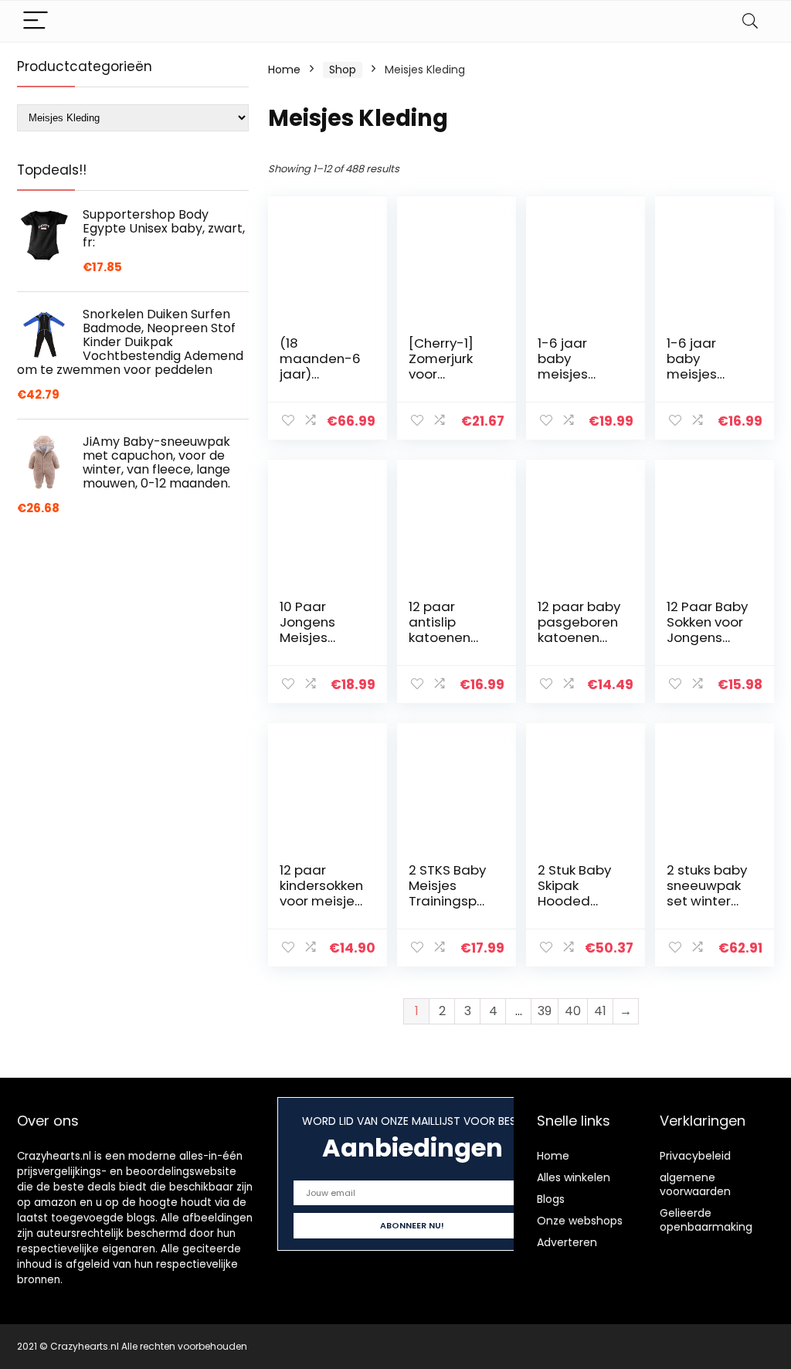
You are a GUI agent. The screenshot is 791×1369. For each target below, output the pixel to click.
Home (284, 69)
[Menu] (35, 21)
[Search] (750, 21)
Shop (342, 69)
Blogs (551, 1199)
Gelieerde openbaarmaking (706, 1220)
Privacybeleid (695, 1155)
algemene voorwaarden (695, 1184)
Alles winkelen (573, 1177)
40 (573, 1011)
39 (545, 1011)
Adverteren (567, 1242)
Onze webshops (580, 1220)
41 (600, 1011)
